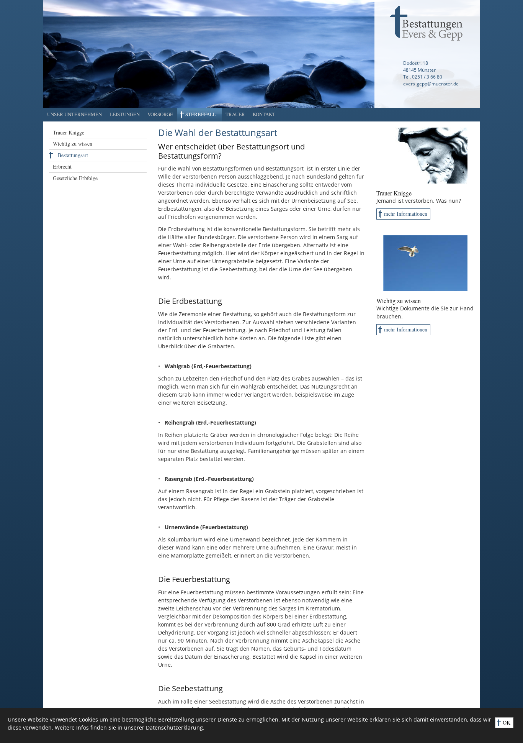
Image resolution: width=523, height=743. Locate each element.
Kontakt (264, 114)
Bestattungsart (73, 155)
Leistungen (125, 114)
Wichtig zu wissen (72, 143)
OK (506, 722)
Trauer (235, 114)
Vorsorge (160, 114)
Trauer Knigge (68, 132)
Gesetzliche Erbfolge (75, 178)
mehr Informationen (405, 213)
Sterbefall (200, 114)
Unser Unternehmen (74, 114)
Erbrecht (62, 166)
